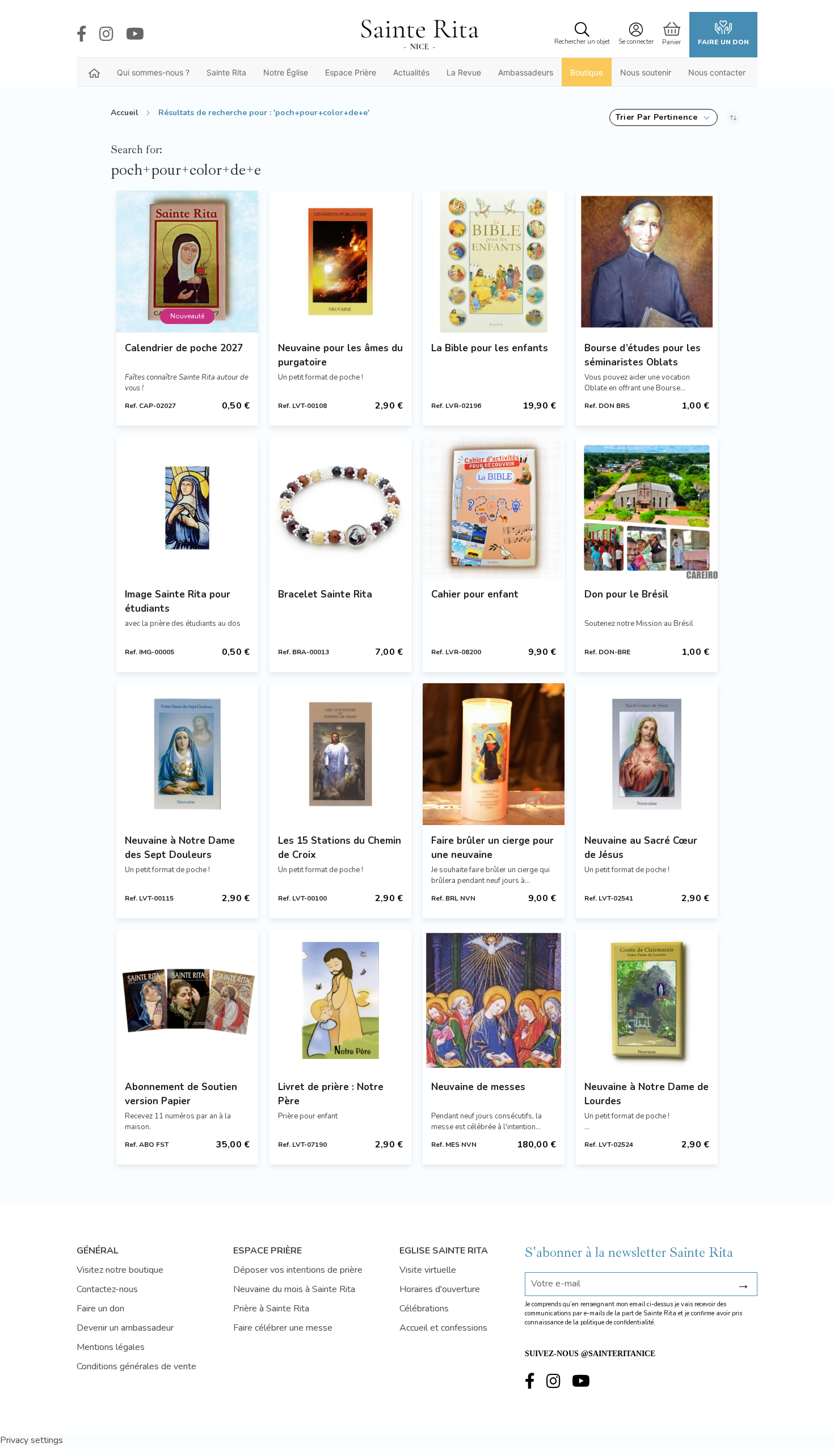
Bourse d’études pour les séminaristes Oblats (642, 355)
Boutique (586, 72)
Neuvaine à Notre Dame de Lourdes (646, 1094)
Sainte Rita (226, 72)
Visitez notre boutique (120, 1270)
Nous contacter (716, 72)
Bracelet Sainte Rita (325, 594)
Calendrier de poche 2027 (184, 348)
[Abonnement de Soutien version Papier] (187, 1000)
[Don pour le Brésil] (647, 508)
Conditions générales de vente (136, 1366)
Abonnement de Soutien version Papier (181, 1094)
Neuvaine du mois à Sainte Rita (294, 1289)
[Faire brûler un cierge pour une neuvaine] (494, 754)
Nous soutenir (645, 72)
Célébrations (424, 1308)
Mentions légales (111, 1347)
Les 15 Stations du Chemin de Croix (339, 847)
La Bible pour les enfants (489, 348)
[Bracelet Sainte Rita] (340, 508)
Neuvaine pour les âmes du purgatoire (340, 355)
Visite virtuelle (427, 1270)
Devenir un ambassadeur (125, 1328)
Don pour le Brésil (626, 594)
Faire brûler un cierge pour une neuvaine (492, 847)
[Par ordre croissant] (733, 117)
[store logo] (419, 34)
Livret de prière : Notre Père (331, 1094)
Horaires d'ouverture (439, 1289)
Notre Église (285, 72)
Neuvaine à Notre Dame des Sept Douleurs (180, 847)
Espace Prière (350, 72)
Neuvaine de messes (478, 1086)
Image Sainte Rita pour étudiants (177, 601)
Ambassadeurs (525, 72)
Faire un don (723, 42)
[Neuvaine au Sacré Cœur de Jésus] (647, 754)
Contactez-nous (107, 1289)
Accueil (124, 112)
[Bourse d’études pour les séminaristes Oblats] (647, 262)
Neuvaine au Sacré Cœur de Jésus (640, 847)
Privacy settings (31, 1440)
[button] (663, 117)
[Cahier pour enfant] (494, 508)
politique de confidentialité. (617, 1322)
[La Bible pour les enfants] (494, 262)
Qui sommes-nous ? (153, 72)
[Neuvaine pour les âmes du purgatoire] (340, 262)
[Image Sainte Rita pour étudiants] (187, 508)
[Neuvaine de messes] (494, 1000)
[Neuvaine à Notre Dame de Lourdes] (647, 1000)
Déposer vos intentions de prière (298, 1270)
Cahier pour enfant (475, 594)
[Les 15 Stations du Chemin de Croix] (340, 754)
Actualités (411, 72)
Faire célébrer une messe (282, 1328)
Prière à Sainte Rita (271, 1308)
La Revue (464, 72)
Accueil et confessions (443, 1328)
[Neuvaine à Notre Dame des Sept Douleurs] (187, 754)
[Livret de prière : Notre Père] (340, 1000)
